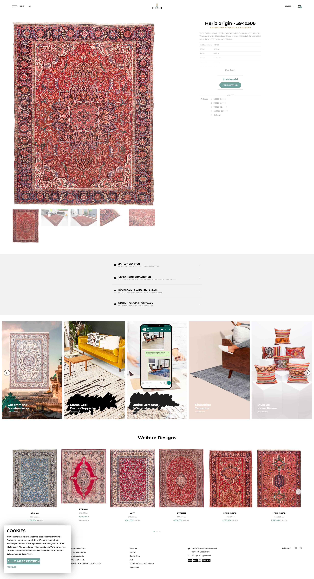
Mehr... (30, 554)
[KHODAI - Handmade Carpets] (157, 6)
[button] (289, 6)
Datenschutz (135, 556)
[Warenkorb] (299, 6)
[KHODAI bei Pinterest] (301, 548)
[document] (37, 549)
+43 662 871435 (78, 560)
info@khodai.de (77, 556)
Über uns (133, 548)
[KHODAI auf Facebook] (296, 548)
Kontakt (133, 552)
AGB (131, 560)
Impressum (134, 567)
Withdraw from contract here (142, 563)
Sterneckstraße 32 (78, 548)
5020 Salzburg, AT (78, 552)
